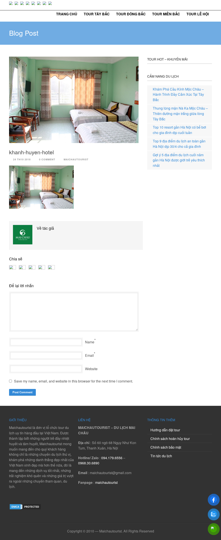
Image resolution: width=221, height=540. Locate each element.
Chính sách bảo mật (165, 447)
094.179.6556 (111, 457)
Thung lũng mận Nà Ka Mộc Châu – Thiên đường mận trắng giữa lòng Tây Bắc (180, 113)
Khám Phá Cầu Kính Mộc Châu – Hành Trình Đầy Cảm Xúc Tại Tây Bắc (178, 94)
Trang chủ (66, 13)
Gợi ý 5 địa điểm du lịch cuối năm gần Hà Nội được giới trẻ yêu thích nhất (179, 160)
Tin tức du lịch (161, 455)
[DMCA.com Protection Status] (25, 508)
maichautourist (106, 482)
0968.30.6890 (88, 462)
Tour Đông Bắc (131, 13)
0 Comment (47, 159)
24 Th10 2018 (22, 159)
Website (91, 368)
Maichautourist (76, 159)
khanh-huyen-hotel (31, 152)
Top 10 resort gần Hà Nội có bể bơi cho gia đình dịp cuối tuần (179, 130)
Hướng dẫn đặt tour (165, 429)
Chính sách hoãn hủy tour (170, 438)
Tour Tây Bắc (97, 13)
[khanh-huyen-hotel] (76, 100)
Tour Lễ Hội (197, 13)
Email (89, 355)
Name (89, 341)
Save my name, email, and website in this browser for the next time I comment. (73, 381)
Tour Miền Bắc (166, 13)
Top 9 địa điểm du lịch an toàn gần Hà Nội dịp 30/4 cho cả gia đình (179, 144)
